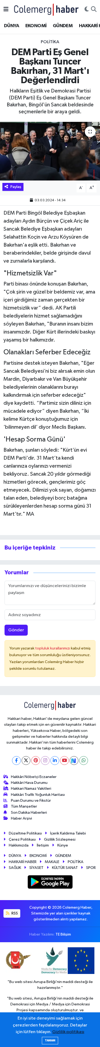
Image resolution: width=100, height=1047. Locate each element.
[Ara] (94, 9)
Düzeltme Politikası (25, 833)
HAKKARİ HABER (23, 862)
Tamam (50, 1040)
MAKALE (52, 862)
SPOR (91, 868)
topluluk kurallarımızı (53, 648)
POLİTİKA (50, 42)
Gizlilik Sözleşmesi (59, 839)
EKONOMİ (36, 25)
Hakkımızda (19, 845)
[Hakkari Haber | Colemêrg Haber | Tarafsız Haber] (46, 9)
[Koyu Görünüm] (87, 9)
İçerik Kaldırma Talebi (68, 833)
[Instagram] (45, 760)
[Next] (74, 760)
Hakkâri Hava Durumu (29, 783)
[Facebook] (16, 760)
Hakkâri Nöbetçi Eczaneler (34, 777)
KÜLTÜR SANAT (65, 868)
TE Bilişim (63, 934)
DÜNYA (11, 25)
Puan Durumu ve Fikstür (31, 801)
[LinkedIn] (54, 760)
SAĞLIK (15, 868)
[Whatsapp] (83, 760)
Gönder (16, 630)
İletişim (43, 845)
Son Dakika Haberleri (29, 813)
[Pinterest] (35, 760)
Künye (62, 845)
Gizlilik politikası (68, 1032)
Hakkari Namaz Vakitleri (31, 789)
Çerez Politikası (22, 839)
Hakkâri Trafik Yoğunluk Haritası (38, 795)
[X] (26, 760)
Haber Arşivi (21, 818)
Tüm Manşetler (24, 806)
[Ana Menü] (6, 9)
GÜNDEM (63, 25)
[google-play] (50, 883)
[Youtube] (64, 760)
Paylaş (15, 187)
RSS (14, 913)
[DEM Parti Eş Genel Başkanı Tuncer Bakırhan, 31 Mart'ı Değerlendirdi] (50, 151)
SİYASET (36, 868)
